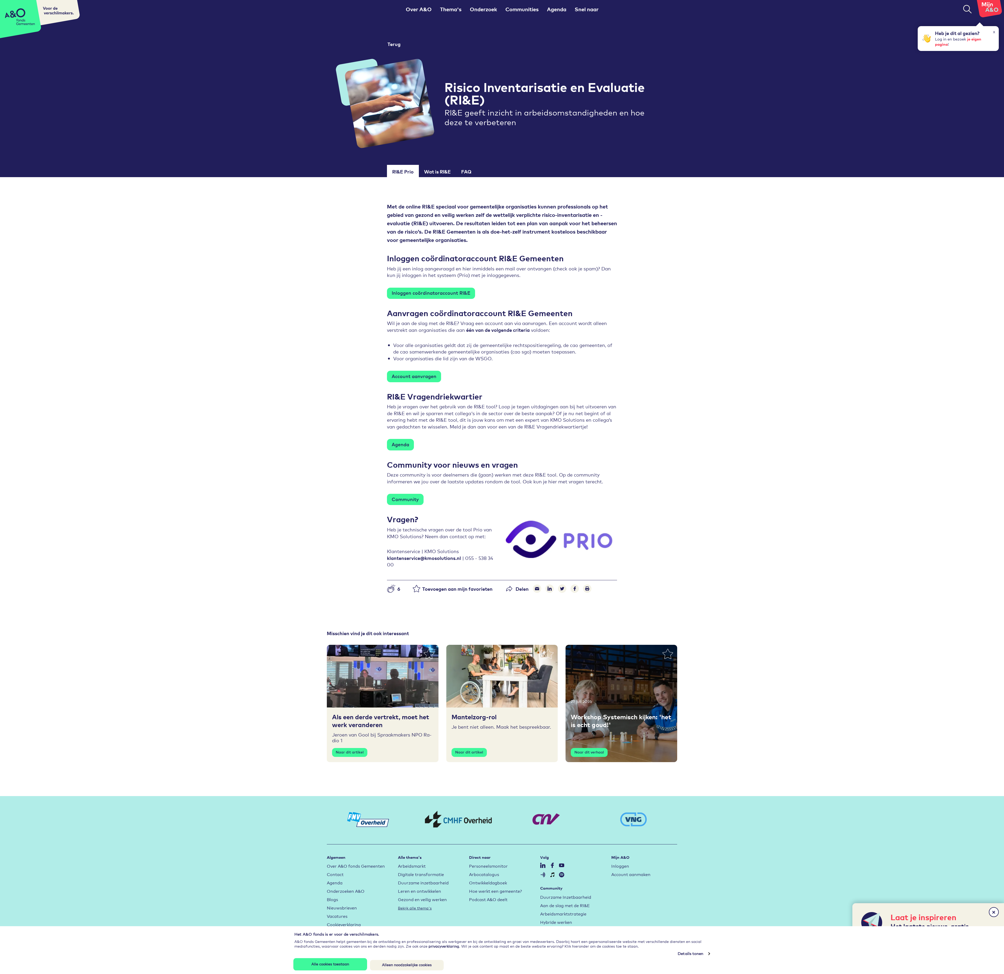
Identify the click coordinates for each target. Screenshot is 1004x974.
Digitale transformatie (421, 874)
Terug (394, 44)
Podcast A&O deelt (488, 899)
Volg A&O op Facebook (552, 865)
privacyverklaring (444, 945)
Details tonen (690, 953)
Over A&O (419, 9)
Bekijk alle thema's (415, 907)
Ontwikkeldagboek (488, 882)
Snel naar (586, 9)
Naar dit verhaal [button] (589, 752)
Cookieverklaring (344, 924)
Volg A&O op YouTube (561, 865)
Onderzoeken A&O (345, 891)
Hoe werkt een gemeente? (495, 891)
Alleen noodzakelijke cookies (407, 964)
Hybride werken (556, 922)
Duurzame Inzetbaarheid (565, 897)
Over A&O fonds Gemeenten (356, 866)
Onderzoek (483, 9)
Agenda (556, 9)
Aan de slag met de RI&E (565, 905)
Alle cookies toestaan (330, 963)
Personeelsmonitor (488, 866)
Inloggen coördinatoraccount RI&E (431, 292)
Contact (335, 874)
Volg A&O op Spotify (561, 874)
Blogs (332, 899)
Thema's (450, 9)
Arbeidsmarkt (412, 866)
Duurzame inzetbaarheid (423, 882)
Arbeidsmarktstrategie (563, 914)
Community (405, 499)
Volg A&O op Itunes (552, 874)
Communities (522, 9)
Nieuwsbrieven (342, 908)
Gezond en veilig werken (422, 899)
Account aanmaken (631, 874)
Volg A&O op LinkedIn (542, 865)
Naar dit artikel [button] (350, 752)
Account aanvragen (414, 376)
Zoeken (967, 9)
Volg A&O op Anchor (542, 874)
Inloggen (620, 866)
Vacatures (337, 916)
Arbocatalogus (484, 874)
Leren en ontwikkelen (419, 891)
